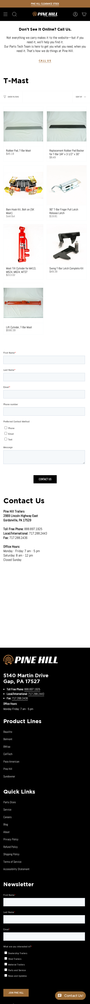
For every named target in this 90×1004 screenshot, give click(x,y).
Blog (5, 824)
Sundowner (9, 776)
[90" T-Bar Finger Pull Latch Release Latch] (66, 185)
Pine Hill (7, 769)
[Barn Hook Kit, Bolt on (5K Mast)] (23, 185)
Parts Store (9, 802)
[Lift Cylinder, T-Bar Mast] (23, 303)
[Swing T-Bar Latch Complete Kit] (66, 244)
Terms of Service (12, 862)
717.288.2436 (20, 698)
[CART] (84, 14)
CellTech (7, 754)
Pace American (11, 761)
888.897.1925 (32, 689)
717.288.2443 (36, 694)
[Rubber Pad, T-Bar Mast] (23, 126)
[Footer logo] (30, 660)
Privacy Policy (10, 839)
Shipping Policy (11, 854)
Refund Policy (10, 847)
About (6, 832)
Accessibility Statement (16, 869)
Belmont (7, 739)
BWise (6, 746)
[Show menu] (5, 14)
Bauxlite (7, 732)
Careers (7, 817)
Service (7, 809)
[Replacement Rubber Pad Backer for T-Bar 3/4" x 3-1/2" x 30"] (66, 126)
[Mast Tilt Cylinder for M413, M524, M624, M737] (23, 244)
